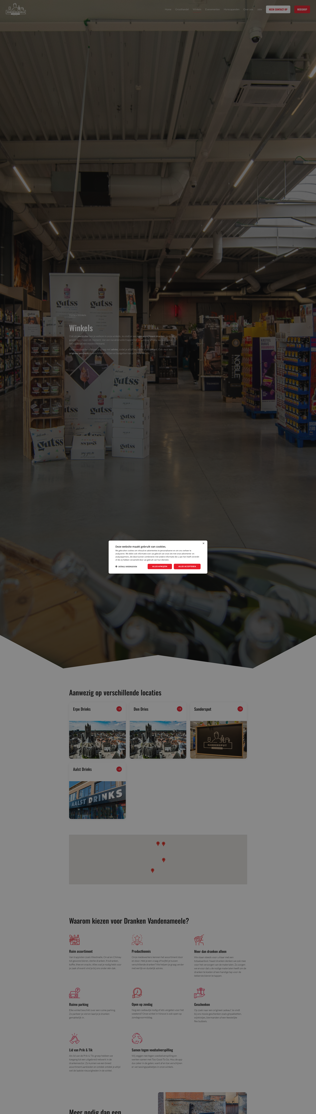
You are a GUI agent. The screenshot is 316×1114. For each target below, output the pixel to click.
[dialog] (158, 556)
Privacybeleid (175, 559)
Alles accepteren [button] (187, 566)
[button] (126, 566)
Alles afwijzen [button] (159, 566)
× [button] (203, 543)
